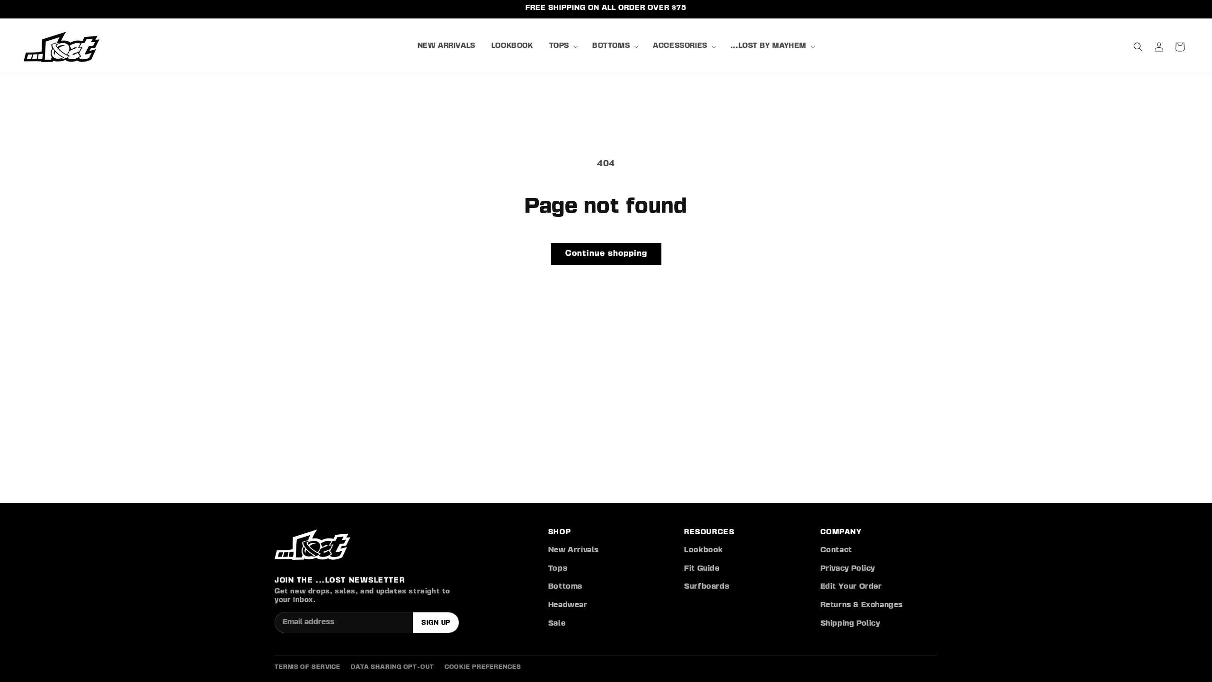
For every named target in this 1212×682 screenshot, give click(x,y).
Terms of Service (307, 667)
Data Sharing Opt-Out (392, 667)
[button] (563, 46)
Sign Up (435, 623)
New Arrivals (573, 550)
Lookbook (703, 550)
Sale (556, 623)
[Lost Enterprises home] (312, 544)
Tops (557, 568)
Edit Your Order (851, 586)
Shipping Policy (850, 623)
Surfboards (706, 586)
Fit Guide (701, 568)
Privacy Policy (847, 568)
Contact (836, 550)
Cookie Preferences (483, 667)
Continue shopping (606, 253)
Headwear (568, 605)
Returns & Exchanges (861, 605)
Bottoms (565, 586)
